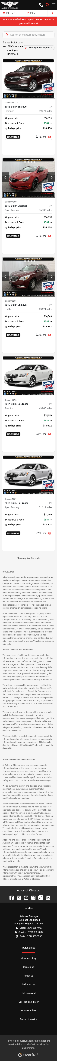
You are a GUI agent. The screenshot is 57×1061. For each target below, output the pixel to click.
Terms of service (28, 1019)
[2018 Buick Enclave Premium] (28, 79)
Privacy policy (28, 1010)
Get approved (28, 993)
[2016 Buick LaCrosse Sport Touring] (28, 475)
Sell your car (28, 984)
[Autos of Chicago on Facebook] (10, 897)
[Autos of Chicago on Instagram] (32, 897)
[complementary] (47, 1051)
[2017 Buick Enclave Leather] (28, 277)
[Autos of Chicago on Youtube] (24, 897)
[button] (41, 5)
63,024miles (45, 309)
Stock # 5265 (10, 301)
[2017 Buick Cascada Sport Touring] (28, 178)
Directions (28, 967)
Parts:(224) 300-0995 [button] (31, 936)
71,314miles (45, 507)
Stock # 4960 (10, 202)
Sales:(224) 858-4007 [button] (30, 927)
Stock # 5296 (10, 400)
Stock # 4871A (11, 102)
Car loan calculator (29, 1001)
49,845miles (45, 408)
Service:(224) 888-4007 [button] (31, 932)
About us (28, 975)
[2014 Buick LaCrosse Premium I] (28, 376)
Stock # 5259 (10, 499)
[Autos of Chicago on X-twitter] (17, 897)
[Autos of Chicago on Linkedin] (46, 897)
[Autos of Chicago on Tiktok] (39, 897)
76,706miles (45, 210)
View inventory (28, 958)
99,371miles (45, 111)
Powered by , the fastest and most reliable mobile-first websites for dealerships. (28, 1044)
